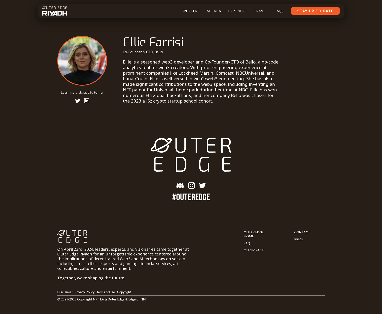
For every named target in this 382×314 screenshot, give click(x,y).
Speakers (191, 11)
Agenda (214, 11)
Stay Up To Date (315, 11)
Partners (237, 11)
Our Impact (254, 250)
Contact (302, 232)
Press (298, 239)
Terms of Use (105, 292)
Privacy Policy (84, 292)
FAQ (279, 11)
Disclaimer (64, 292)
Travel (261, 11)
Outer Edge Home (254, 234)
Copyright (124, 292)
